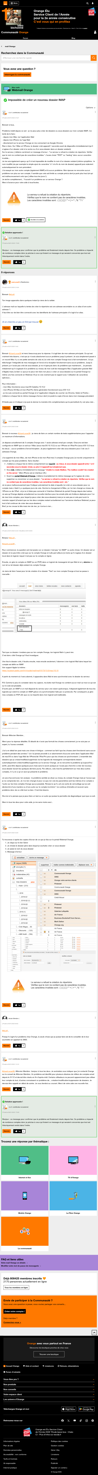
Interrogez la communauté (17, 74)
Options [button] (89, 107)
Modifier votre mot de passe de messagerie (20, 1266)
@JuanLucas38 (15, 353)
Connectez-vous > (12, 1322)
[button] (95, 112)
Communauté (14, 32)
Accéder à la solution (37, 220)
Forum (25, 38)
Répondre (6, 220)
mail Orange (10, 46)
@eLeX (12, 294)
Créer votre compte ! (14, 1311)
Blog (73, 38)
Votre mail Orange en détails (13, 1263)
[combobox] (46, 58)
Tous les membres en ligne (16, 1287)
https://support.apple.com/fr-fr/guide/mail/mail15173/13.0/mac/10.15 (30, 670)
